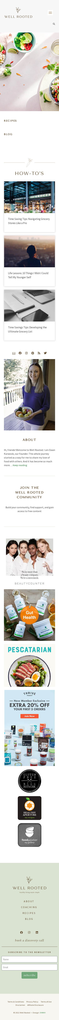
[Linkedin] (36, 932)
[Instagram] (26, 353)
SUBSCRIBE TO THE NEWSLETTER (29, 952)
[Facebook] (20, 353)
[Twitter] (45, 353)
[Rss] (39, 353)
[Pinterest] (33, 353)
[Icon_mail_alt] (14, 353)
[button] (50, 12)
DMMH (43, 1012)
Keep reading (20, 465)
